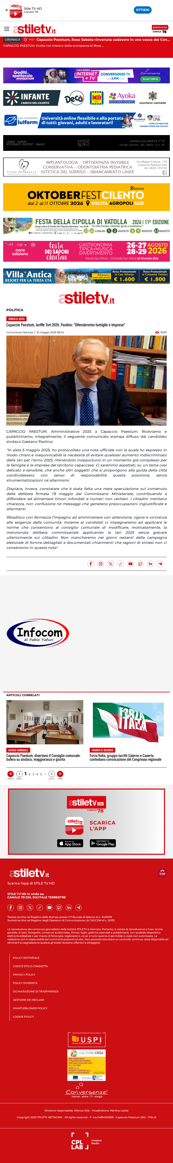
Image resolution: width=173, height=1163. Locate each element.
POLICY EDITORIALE (26, 957)
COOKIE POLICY (23, 1016)
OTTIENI (142, 10)
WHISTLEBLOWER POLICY (30, 1008)
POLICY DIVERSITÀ (25, 983)
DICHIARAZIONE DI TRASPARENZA (36, 991)
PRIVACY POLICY (24, 974)
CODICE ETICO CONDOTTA (30, 966)
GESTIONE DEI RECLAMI (28, 999)
